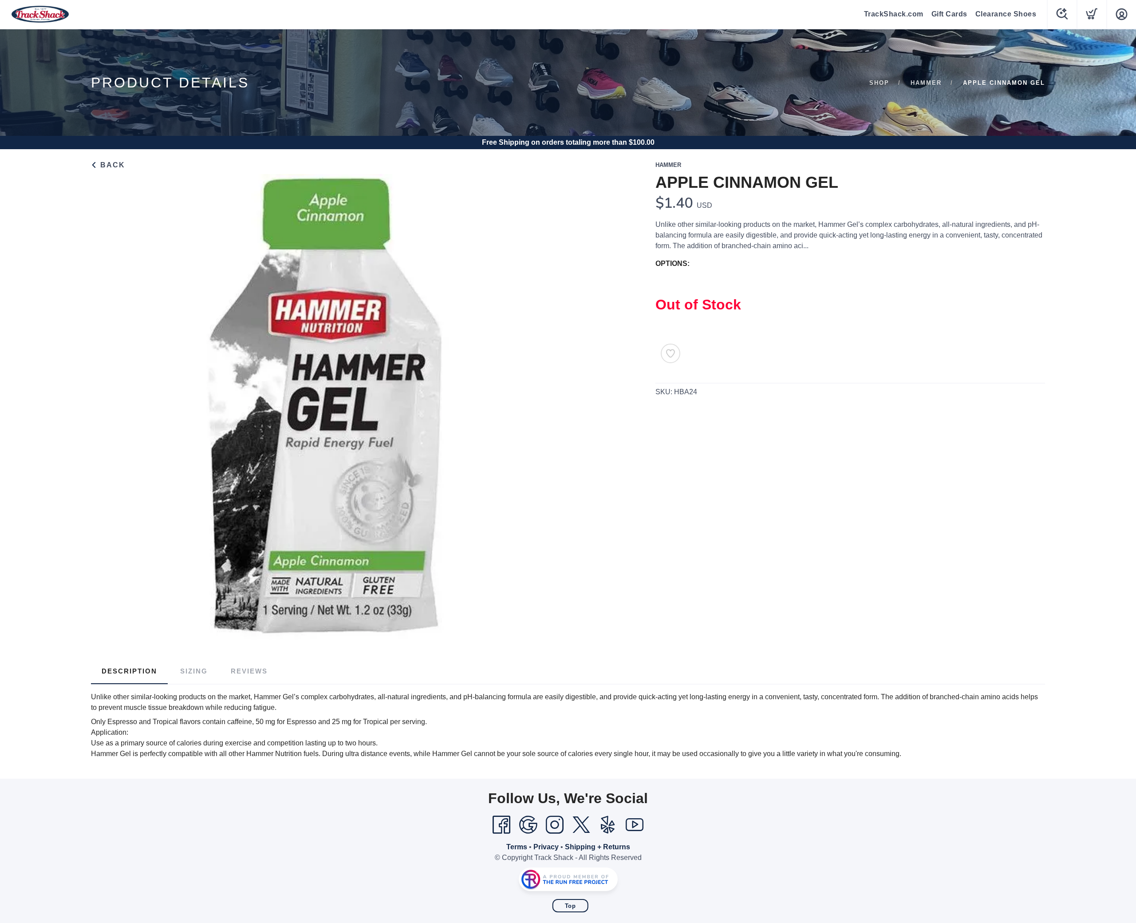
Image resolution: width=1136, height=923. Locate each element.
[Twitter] (581, 825)
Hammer (926, 82)
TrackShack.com (893, 14)
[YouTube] (634, 825)
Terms (516, 847)
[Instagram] (554, 825)
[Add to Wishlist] (670, 353)
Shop (879, 82)
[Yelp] (608, 825)
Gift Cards (949, 14)
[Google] (528, 825)
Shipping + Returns (597, 847)
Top (570, 906)
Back (111, 165)
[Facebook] (501, 825)
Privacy (546, 847)
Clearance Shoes (1006, 14)
